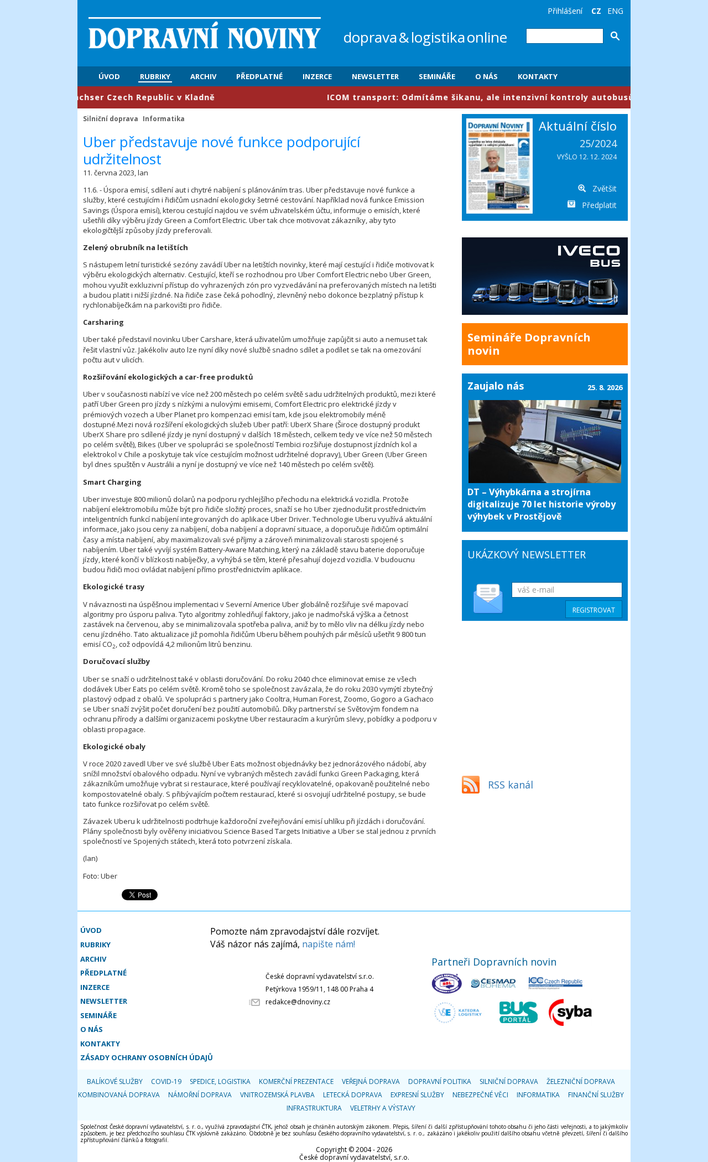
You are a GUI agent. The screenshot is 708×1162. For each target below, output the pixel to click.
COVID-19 (166, 1081)
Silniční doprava (110, 118)
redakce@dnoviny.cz (298, 1002)
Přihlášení (565, 11)
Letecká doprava (352, 1094)
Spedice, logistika (220, 1081)
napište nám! (328, 944)
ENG (615, 11)
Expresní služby (417, 1094)
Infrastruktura (314, 1108)
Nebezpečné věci (480, 1094)
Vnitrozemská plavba (277, 1094)
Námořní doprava (200, 1094)
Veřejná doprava (371, 1081)
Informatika (164, 118)
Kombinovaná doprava (119, 1094)
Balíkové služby (115, 1081)
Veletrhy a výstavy (382, 1108)
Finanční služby (596, 1094)
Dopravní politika (439, 1081)
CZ (596, 11)
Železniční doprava (580, 1081)
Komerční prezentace (296, 1081)
